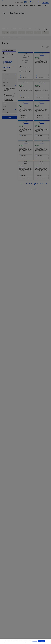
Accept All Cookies (41, 641)
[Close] (49, 641)
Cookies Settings (34, 641)
